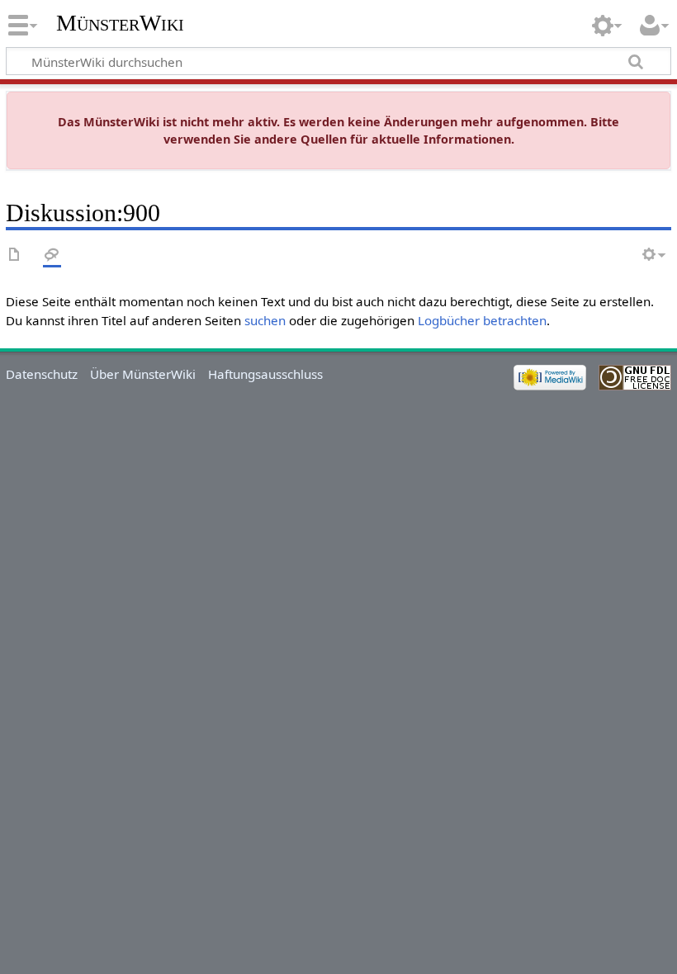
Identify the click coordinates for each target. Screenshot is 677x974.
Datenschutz (42, 374)
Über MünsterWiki (143, 374)
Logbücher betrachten (482, 320)
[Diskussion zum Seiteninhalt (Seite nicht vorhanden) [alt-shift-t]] (52, 255)
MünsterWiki (120, 22)
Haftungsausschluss (265, 374)
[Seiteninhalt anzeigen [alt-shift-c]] (15, 255)
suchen (265, 320)
